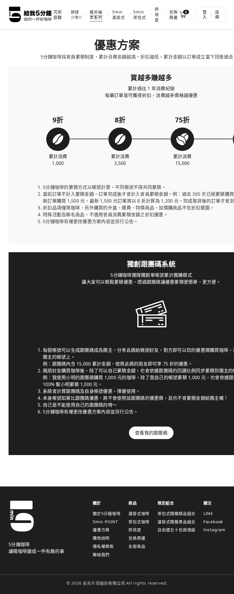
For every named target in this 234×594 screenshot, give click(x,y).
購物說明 (101, 538)
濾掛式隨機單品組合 (176, 521)
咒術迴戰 (57, 14)
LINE (208, 513)
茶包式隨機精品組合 (176, 513)
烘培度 (157, 14)
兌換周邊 (173, 14)
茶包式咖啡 (139, 521)
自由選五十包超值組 (176, 529)
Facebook (213, 521)
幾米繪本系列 (96, 14)
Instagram (214, 529)
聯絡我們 (101, 554)
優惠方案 (101, 529)
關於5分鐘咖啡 (107, 513)
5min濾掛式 (118, 14)
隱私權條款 (103, 546)
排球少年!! (76, 14)
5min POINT (105, 521)
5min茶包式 (139, 14)
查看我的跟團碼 (151, 433)
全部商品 (136, 546)
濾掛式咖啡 (139, 513)
